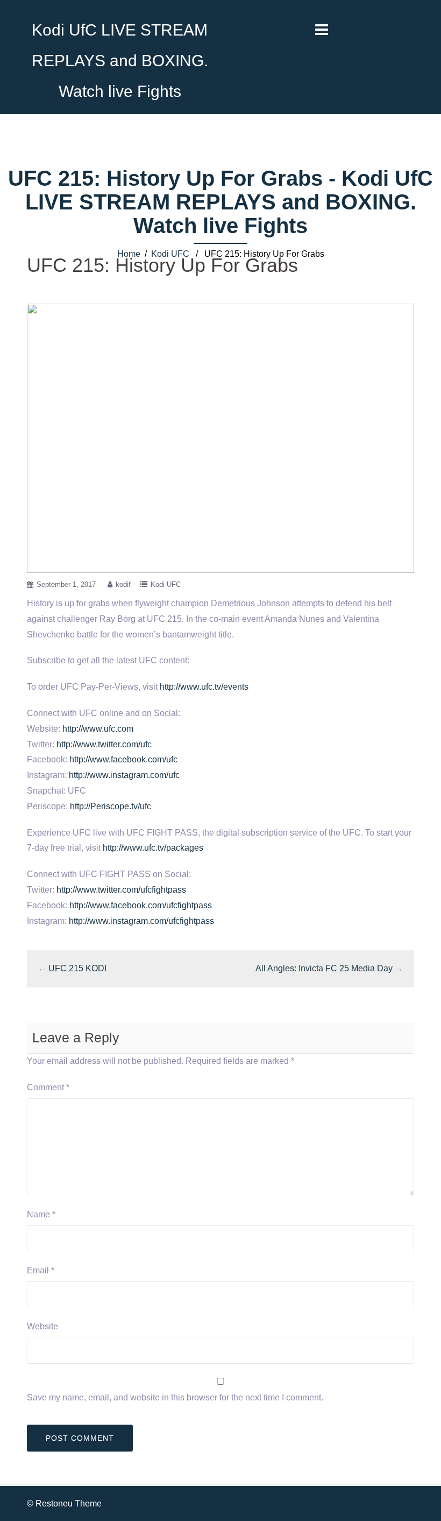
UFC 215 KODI (77, 968)
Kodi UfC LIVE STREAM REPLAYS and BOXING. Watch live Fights (120, 60)
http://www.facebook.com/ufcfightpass (140, 905)
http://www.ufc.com (97, 728)
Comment (48, 1087)
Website (42, 1326)
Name (41, 1214)
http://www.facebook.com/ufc (123, 759)
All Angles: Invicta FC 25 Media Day (324, 968)
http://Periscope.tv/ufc (110, 806)
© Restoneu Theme (64, 1503)
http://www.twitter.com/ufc (104, 744)
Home (128, 253)
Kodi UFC (170, 253)
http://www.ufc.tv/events (204, 686)
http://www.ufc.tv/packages (153, 847)
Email (40, 1270)
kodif (123, 584)
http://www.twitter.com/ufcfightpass (121, 889)
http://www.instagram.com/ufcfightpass (141, 921)
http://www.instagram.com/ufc (124, 775)
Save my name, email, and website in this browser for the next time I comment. (175, 1397)
